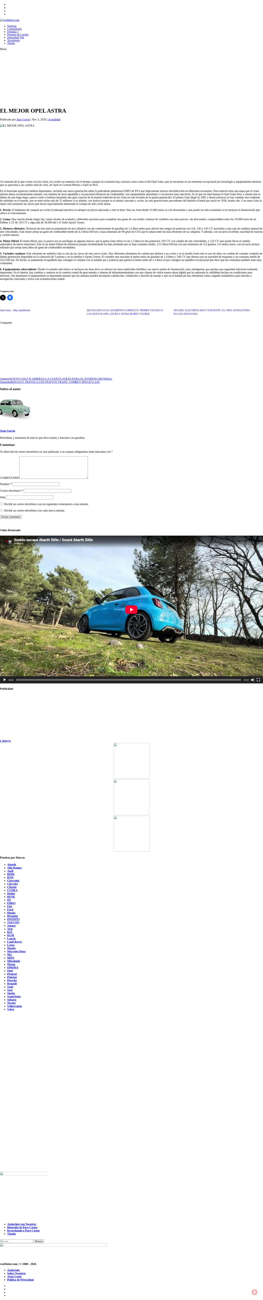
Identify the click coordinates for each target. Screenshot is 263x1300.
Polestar (12, 977)
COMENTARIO (9, 477)
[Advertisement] (107, 79)
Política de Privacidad (20, 1279)
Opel (10, 970)
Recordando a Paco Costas (23, 1230)
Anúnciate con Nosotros (21, 1224)
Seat (9, 990)
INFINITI (13, 919)
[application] (131, 609)
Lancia (11, 938)
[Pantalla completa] (258, 680)
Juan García (23, 119)
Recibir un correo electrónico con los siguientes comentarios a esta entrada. (46, 504)
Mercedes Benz (16, 951)
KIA (10, 932)
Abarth (11, 864)
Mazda (11, 948)
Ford (10, 909)
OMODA (12, 967)
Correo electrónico (11, 490)
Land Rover (14, 941)
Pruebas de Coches (18, 34)
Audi (10, 871)
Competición (14, 28)
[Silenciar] (252, 680)
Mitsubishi (13, 961)
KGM (10, 935)
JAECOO (13, 922)
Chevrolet (13, 880)
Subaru (11, 999)
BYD (10, 877)
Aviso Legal (14, 1276)
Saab (10, 986)
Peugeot (12, 973)
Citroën (11, 887)
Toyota (11, 1002)
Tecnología (13, 40)
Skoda (11, 993)
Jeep (10, 928)
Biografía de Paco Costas (22, 1227)
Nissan (11, 964)
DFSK (11, 896)
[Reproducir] (4, 680)
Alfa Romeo (14, 867)
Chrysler (12, 883)
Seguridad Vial (15, 37)
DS (9, 899)
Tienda (11, 43)
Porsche (12, 980)
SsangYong (14, 996)
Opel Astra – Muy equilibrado (15, 310)
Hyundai (12, 916)
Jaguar (11, 925)
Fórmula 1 (13, 31)
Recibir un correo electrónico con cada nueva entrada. (34, 510)
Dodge (11, 893)
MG (9, 954)
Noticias (11, 26)
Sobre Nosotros (16, 1273)
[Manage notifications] (254, 1292)
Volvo (10, 1009)
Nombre (5, 484)
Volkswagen (14, 1006)
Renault (12, 983)
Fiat (9, 906)
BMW (11, 874)
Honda (11, 912)
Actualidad (54, 119)
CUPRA (12, 890)
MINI (10, 957)
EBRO (11, 903)
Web (2, 497)
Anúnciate (13, 1270)
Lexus (10, 944)
